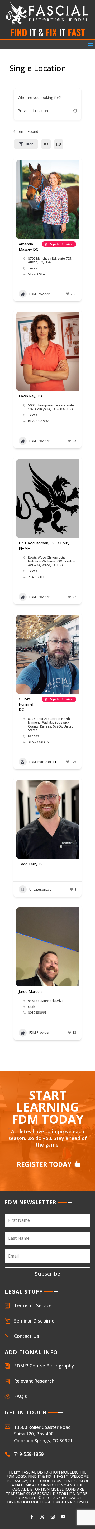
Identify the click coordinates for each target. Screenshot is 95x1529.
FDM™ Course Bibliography (44, 1366)
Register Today (44, 1164)
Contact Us (26, 1336)
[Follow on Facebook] (31, 1516)
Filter (28, 144)
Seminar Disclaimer (35, 1321)
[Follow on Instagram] (53, 1516)
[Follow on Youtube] (63, 1516)
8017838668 (37, 1013)
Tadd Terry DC (31, 863)
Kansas (33, 736)
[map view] (58, 144)
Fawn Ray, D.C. (31, 395)
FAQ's (20, 1396)
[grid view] (46, 144)
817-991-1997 (38, 421)
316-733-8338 (38, 742)
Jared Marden (30, 991)
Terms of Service (33, 1305)
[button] (23, 654)
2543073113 (37, 577)
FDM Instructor (40, 762)
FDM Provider (39, 294)
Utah (31, 1007)
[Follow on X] (42, 1516)
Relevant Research (34, 1381)
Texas (32, 268)
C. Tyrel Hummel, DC (26, 704)
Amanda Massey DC (28, 246)
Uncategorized (40, 889)
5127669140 (37, 274)
